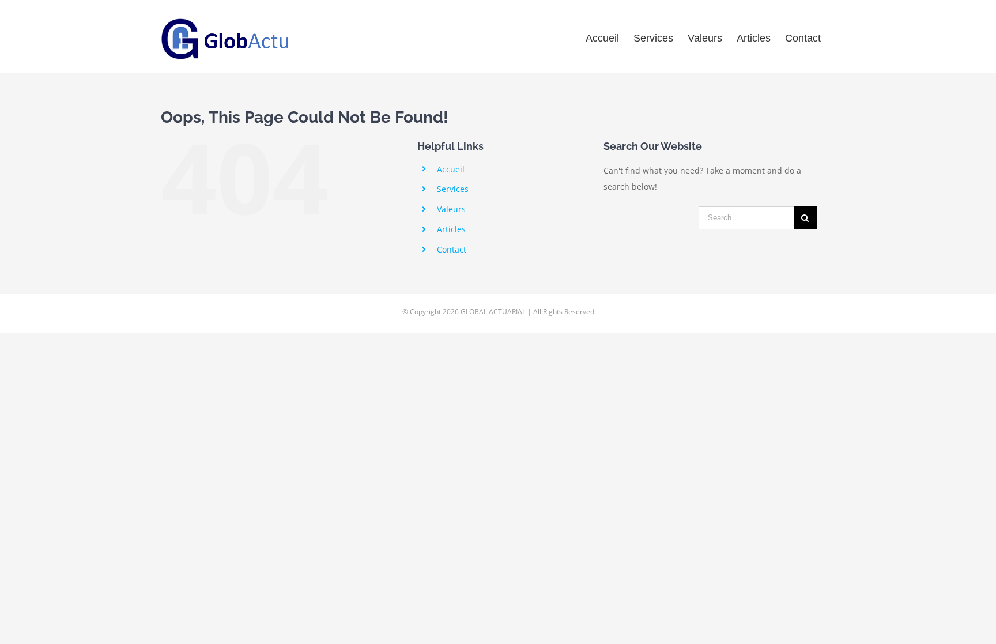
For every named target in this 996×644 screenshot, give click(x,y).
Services (453, 188)
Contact (451, 249)
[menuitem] (602, 36)
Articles (451, 229)
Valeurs (451, 209)
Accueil (451, 169)
